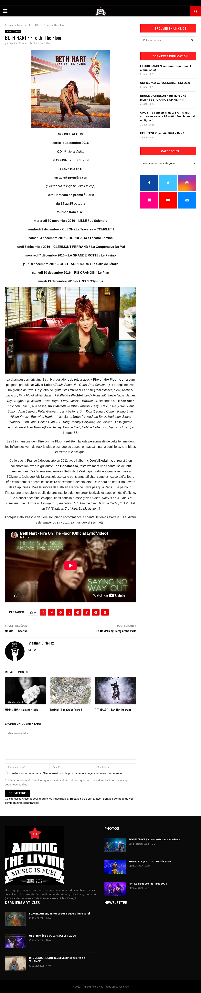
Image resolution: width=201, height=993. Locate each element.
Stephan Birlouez (18, 43)
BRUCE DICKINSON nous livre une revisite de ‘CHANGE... (57, 959)
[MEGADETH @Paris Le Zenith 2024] (115, 867)
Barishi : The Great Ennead (66, 710)
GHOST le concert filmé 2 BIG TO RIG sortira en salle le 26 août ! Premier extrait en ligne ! (168, 116)
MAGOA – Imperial (16, 631)
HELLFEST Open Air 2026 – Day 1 (162, 133)
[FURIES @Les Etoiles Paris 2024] (115, 889)
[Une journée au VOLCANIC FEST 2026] (15, 941)
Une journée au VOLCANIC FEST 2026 (165, 82)
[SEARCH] (192, 40)
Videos (16, 31)
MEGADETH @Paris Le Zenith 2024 (150, 861)
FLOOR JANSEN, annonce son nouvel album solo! (59, 913)
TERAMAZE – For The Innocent (113, 710)
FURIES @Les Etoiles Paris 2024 (148, 883)
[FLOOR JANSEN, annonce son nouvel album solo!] (15, 919)
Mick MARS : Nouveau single (21, 710)
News (8, 31)
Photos (111, 828)
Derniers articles (22, 902)
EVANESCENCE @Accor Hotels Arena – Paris (155, 839)
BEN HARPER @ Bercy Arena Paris (115, 631)
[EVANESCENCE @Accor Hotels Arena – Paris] (115, 845)
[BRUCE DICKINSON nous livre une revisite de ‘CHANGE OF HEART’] (15, 963)
